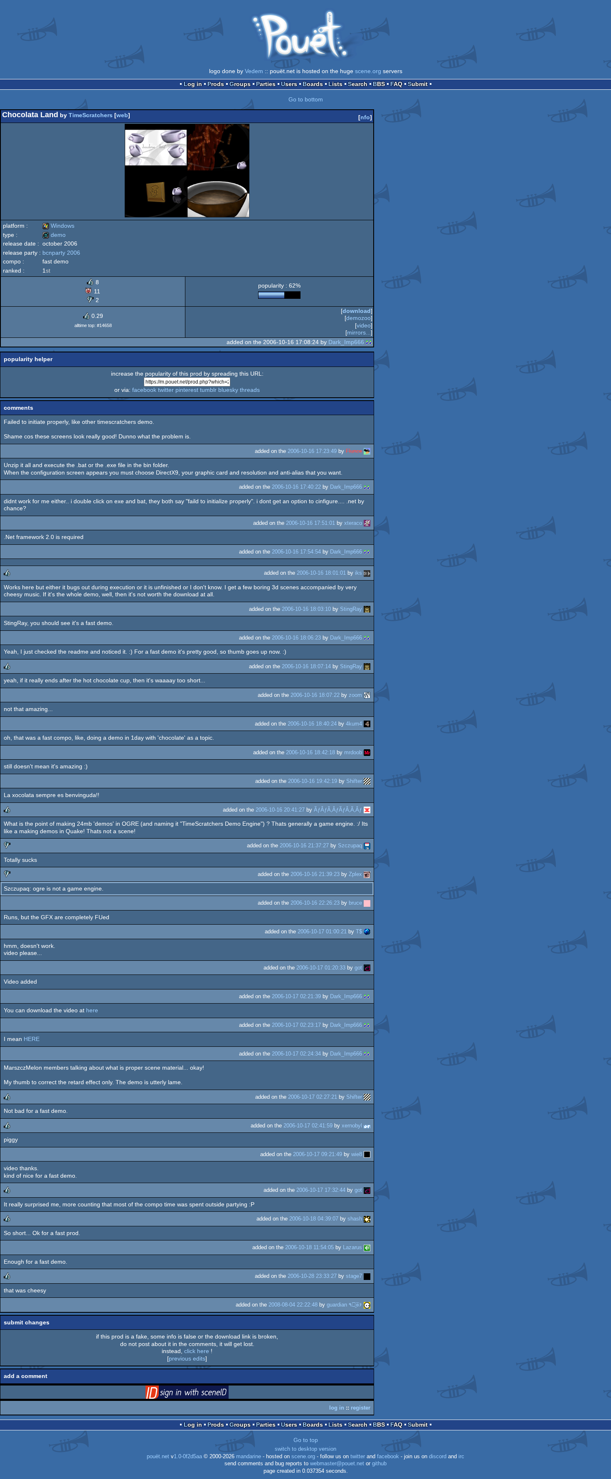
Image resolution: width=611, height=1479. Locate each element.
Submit (418, 84)
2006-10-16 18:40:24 (312, 724)
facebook (144, 389)
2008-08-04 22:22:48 (293, 1305)
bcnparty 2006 (61, 252)
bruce (355, 903)
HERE (31, 1039)
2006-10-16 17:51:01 (310, 523)
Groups (240, 84)
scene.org (368, 71)
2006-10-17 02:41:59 (308, 1125)
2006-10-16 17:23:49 (312, 451)
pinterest (186, 389)
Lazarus (352, 1247)
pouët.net (158, 1456)
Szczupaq (350, 845)
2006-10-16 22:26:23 (315, 903)
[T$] (367, 931)
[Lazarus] (367, 1247)
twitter (166, 389)
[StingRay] (367, 609)
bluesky (228, 389)
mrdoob (353, 752)
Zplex (355, 874)
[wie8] (367, 1154)
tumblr (208, 389)
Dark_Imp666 (346, 342)
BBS (379, 84)
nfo (365, 117)
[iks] (367, 573)
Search (357, 84)
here (92, 1010)
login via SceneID (200, 1394)
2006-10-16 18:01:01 (321, 573)
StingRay (351, 609)
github (379, 1464)
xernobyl (352, 1125)
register (360, 1408)
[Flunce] (367, 451)
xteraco (353, 523)
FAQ (396, 84)
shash (354, 1219)
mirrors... (359, 332)
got (358, 968)
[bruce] (367, 903)
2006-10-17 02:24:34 (296, 1054)
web (122, 115)
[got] (367, 968)
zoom (355, 695)
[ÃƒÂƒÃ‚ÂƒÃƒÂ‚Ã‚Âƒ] (367, 810)
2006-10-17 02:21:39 (296, 996)
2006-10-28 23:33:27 (312, 1276)
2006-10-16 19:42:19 (312, 781)
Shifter (354, 781)
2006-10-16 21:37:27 (304, 845)
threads (250, 389)
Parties (266, 84)
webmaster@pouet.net (337, 1464)
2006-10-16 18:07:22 (315, 695)
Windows (58, 225)
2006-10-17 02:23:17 (296, 1025)
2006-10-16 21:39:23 (315, 874)
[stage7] (367, 1276)
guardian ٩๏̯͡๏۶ (344, 1305)
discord (437, 1456)
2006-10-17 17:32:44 (320, 1190)
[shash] (367, 1219)
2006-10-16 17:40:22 (296, 487)
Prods (215, 84)
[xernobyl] (367, 1125)
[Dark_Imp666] (369, 342)
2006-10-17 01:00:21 (322, 931)
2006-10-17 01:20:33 (320, 968)
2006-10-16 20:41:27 (280, 810)
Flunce (354, 451)
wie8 (356, 1154)
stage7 (354, 1276)
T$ (359, 931)
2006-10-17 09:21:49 (317, 1154)
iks (358, 573)
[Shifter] (367, 781)
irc (461, 1456)
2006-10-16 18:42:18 (310, 752)
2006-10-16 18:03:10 (306, 609)
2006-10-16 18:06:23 (296, 638)
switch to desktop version (305, 1449)
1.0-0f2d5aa (188, 1456)
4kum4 (354, 724)
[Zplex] (367, 874)
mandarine (248, 1456)
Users (289, 84)
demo (54, 234)
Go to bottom (305, 99)
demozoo (358, 318)
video (364, 325)
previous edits (187, 1358)
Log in (193, 84)
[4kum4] (367, 724)
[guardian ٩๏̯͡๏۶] (367, 1305)
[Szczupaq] (367, 845)
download (356, 311)
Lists (335, 84)
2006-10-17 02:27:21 (312, 1097)
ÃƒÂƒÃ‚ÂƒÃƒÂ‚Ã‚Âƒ (338, 810)
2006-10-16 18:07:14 (306, 666)
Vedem (254, 71)
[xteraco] (367, 523)
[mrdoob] (367, 752)
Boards (313, 84)
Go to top (305, 1440)
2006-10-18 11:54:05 (309, 1247)
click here (196, 1351)
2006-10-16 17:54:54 (296, 552)
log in (336, 1408)
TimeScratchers (91, 115)
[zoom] (367, 695)
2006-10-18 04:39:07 (313, 1219)
